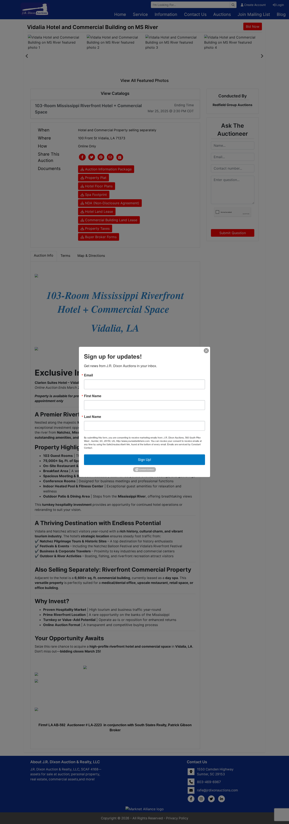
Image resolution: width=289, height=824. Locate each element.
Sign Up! (144, 459)
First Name (92, 396)
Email (88, 375)
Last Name (92, 416)
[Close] (206, 350)
